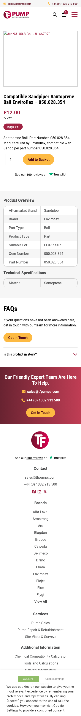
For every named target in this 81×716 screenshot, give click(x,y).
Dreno (40, 560)
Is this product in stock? (20, 354)
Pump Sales (40, 622)
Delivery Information (40, 670)
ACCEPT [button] (28, 679)
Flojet (40, 580)
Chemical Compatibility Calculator (41, 656)
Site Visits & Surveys (40, 636)
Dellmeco (40, 553)
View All (40, 601)
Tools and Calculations (40, 663)
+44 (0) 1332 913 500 (65, 3)
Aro (40, 525)
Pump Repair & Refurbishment (40, 629)
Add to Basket (38, 159)
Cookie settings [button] (54, 679)
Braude (40, 539)
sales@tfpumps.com (19, 3)
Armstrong (41, 518)
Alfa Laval (40, 511)
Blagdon (40, 532)
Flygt (40, 594)
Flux (40, 587)
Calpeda (40, 546)
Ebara (40, 567)
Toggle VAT (13, 126)
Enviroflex (40, 574)
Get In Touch (18, 337)
